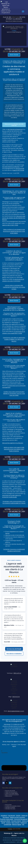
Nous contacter (16, 822)
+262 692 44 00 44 (6, 840)
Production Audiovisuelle (6, 819)
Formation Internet (16, 821)
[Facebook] (3, 783)
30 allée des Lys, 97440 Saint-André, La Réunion (14, 837)
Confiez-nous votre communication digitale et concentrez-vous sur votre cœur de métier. (14, 393)
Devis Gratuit (14, 55)
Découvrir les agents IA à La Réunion (12, 443)
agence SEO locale (18, 170)
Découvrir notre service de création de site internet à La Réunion (13, 218)
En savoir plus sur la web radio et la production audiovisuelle (13, 495)
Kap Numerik (11, 815)
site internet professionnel (14, 129)
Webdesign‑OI (10, 828)
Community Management (20, 819)
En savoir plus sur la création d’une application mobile (13, 332)
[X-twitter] (7, 783)
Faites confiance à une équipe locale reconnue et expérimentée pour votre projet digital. (14, 231)
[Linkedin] (10, 783)
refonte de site (20, 168)
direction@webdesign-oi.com (16, 711)
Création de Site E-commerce (17, 817)
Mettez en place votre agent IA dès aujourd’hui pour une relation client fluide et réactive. (14, 449)
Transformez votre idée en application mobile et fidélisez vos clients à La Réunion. (14, 339)
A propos (8, 822)
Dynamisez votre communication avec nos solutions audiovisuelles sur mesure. (14, 502)
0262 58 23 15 (16, 696)
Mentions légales (16, 824)
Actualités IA (4, 815)
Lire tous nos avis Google (14, 649)
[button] (14, 11)
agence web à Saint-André (10, 225)
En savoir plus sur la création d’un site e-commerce (13, 280)
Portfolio (18, 815)
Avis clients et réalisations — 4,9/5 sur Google (14, 842)
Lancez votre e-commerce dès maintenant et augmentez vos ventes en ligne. (14, 287)
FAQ (23, 824)
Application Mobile (5, 821)
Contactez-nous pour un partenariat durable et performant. (14, 550)
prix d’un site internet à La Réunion (13, 166)
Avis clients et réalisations (14, 653)
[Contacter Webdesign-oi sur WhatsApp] (25, 841)
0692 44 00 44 (17, 673)
